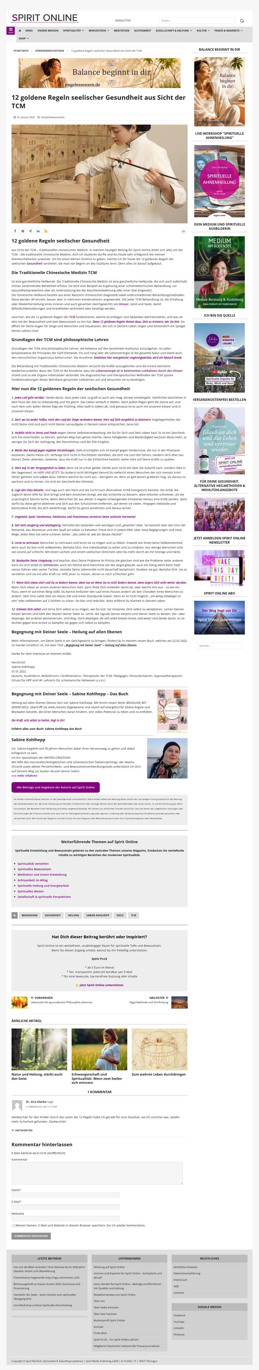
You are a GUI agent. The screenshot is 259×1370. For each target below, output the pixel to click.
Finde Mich (100, 1333)
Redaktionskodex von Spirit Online (114, 1294)
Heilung (73, 915)
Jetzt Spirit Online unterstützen (101, 985)
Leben (44, 477)
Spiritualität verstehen (33, 864)
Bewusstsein (97, 30)
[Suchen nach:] (220, 645)
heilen (45, 720)
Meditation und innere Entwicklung (42, 874)
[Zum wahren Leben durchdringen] (159, 1049)
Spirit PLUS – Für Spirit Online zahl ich (116, 1339)
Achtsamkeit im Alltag (33, 880)
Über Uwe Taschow (105, 1314)
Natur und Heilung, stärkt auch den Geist (37, 1076)
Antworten (24, 1130)
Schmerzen (50, 565)
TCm (133, 915)
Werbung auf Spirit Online (109, 1267)
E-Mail (16, 1202)
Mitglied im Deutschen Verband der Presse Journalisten (127, 1346)
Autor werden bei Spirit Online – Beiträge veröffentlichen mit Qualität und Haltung (127, 1286)
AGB (176, 1286)
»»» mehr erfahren (24, 775)
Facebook (179, 1315)
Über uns (99, 1301)
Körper (124, 304)
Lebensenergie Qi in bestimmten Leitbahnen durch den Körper (139, 371)
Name (16, 1190)
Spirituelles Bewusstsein (34, 869)
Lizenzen (179, 1292)
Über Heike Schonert (106, 1307)
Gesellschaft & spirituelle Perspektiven (44, 897)
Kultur (202, 30)
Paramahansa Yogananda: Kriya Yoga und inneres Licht (47, 1277)
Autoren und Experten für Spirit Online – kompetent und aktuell (128, 1275)
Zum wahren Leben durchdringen (159, 1074)
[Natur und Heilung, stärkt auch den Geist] (39, 1049)
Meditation (122, 30)
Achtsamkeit (142, 30)
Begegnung (30, 915)
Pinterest (179, 1334)
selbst (37, 609)
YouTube (179, 1322)
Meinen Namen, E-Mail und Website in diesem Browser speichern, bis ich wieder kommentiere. (80, 1225)
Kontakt (98, 1327)
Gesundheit (35, 263)
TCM (72, 317)
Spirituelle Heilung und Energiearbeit (43, 886)
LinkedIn (179, 1328)
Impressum (180, 1280)
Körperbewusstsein (53, 117)
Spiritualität (72, 30)
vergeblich (127, 419)
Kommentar (20, 1159)
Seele (120, 915)
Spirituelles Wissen (31, 891)
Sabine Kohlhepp (97, 915)
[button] (15, 230)
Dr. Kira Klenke (36, 1102)
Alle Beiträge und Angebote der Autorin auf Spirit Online (56, 787)
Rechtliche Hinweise (185, 1267)
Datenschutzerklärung (187, 1273)
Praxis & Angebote (227, 30)
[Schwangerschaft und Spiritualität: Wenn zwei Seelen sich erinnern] (99, 1049)
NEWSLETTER (123, 20)
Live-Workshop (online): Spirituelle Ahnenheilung (43, 1305)
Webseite (18, 1214)
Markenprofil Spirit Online (109, 1320)
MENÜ (11, 32)
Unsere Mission (47, 30)
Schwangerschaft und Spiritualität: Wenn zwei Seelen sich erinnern (97, 1078)
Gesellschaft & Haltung (172, 30)
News (29, 30)
